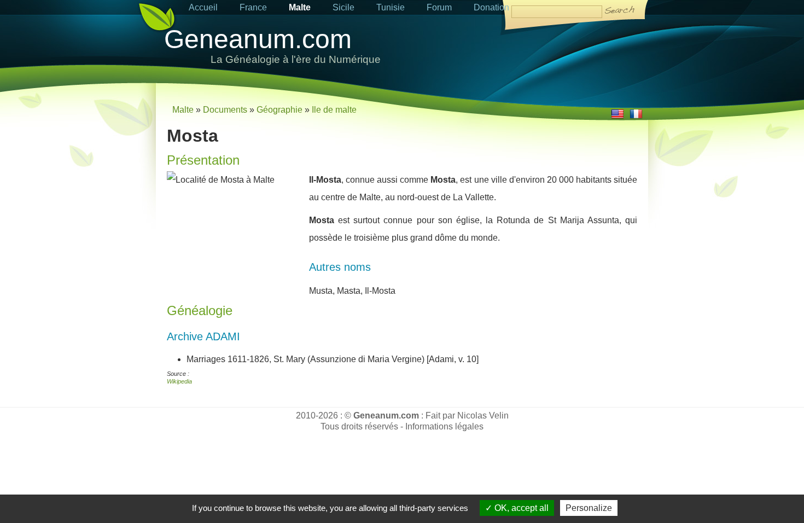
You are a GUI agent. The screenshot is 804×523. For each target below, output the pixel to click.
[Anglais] (617, 117)
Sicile (343, 7)
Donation (491, 7)
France (253, 7)
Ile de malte (334, 109)
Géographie (279, 109)
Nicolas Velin (483, 415)
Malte (300, 7)
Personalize (589, 508)
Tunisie (390, 7)
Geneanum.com (258, 39)
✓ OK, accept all (517, 508)
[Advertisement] (520, 53)
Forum (439, 7)
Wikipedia (179, 381)
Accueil (203, 7)
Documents (225, 109)
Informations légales (444, 426)
